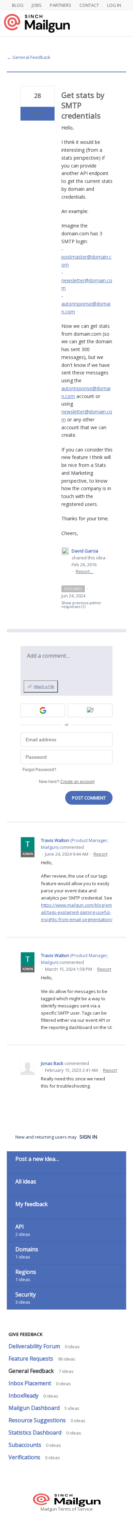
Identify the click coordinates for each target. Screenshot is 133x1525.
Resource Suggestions (38, 1420)
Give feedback (26, 1334)
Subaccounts (26, 1445)
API (19, 1226)
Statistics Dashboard (36, 1432)
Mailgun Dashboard (35, 1408)
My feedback (31, 1204)
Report (100, 854)
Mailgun (49, 1509)
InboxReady (24, 1395)
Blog (18, 5)
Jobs (37, 5)
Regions (25, 1272)
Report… (84, 571)
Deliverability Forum (35, 1346)
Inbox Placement (31, 1383)
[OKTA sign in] (90, 710)
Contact (89, 5)
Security (25, 1294)
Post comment (89, 798)
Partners (60, 5)
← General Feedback (28, 57)
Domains (26, 1249)
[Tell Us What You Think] (66, 23)
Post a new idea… (37, 1159)
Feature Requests (32, 1358)
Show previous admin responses (81, 604)
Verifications (25, 1457)
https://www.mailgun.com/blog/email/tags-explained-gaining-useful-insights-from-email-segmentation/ (77, 912)
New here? (66, 781)
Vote (37, 114)
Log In (114, 5)
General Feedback (32, 1371)
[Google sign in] (42, 710)
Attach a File (44, 686)
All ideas (25, 1181)
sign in (88, 1136)
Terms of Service (75, 1509)
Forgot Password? (39, 769)
